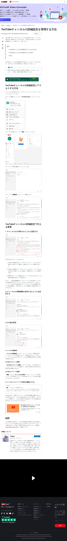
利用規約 (36, 532)
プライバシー (31, 532)
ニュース (35, 519)
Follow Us (37, 436)
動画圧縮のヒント (37, 517)
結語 (10, 55)
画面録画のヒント (37, 508)
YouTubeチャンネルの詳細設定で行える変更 (21, 52)
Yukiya (5, 33)
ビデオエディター (21, 510)
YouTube (8, 25)
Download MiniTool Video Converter (33, 13)
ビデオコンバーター (22, 512)
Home (2, 25)
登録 (60, 525)
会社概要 (48, 506)
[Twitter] (12, 33)
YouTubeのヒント (37, 506)
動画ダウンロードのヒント (39, 515)
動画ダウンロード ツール (23, 506)
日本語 (36, 33)
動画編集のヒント (37, 510)
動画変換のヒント (37, 512)
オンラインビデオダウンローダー (25, 515)
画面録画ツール (21, 508)
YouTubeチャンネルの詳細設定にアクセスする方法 (22, 49)
